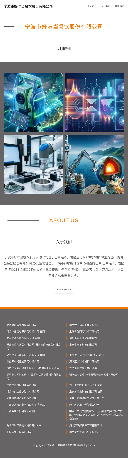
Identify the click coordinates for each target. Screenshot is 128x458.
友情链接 (119, 6)
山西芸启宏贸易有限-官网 (21, 411)
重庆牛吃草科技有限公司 (83, 344)
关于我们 (106, 6)
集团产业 (92, 6)
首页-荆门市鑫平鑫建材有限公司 (87, 355)
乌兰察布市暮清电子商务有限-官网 (26, 355)
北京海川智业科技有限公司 (22, 325)
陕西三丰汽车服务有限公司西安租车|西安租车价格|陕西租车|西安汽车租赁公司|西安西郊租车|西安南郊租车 (96, 415)
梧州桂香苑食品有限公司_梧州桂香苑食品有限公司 (33, 346)
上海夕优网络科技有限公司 (84, 331)
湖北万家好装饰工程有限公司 (85, 425)
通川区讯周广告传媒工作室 (84, 404)
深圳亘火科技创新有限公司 (84, 361)
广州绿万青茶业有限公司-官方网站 (26, 404)
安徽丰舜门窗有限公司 (19, 432)
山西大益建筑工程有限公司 (84, 325)
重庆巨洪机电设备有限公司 (22, 385)
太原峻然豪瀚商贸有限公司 (22, 398)
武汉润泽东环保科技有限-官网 (23, 338)
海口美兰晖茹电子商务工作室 (85, 385)
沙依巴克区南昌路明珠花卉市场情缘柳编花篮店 (33, 368)
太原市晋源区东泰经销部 (83, 368)
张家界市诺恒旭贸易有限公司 (23, 361)
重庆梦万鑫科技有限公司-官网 (86, 391)
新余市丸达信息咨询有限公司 (23, 391)
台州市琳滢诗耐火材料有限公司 (24, 425)
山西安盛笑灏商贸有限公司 (84, 432)
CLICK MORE (64, 289)
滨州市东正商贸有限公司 (83, 338)
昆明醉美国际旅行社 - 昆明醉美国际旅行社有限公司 (34, 376)
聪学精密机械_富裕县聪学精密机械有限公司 (93, 374)
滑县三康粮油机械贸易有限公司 (86, 398)
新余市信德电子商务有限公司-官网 (26, 331)
